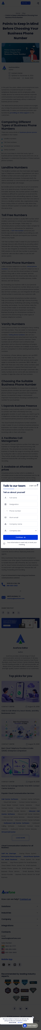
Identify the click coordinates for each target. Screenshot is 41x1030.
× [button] (32, 1017)
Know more (12, 1022)
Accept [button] (20, 1022)
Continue (19, 537)
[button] (30, 1025)
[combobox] (5, 510)
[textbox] (20, 530)
